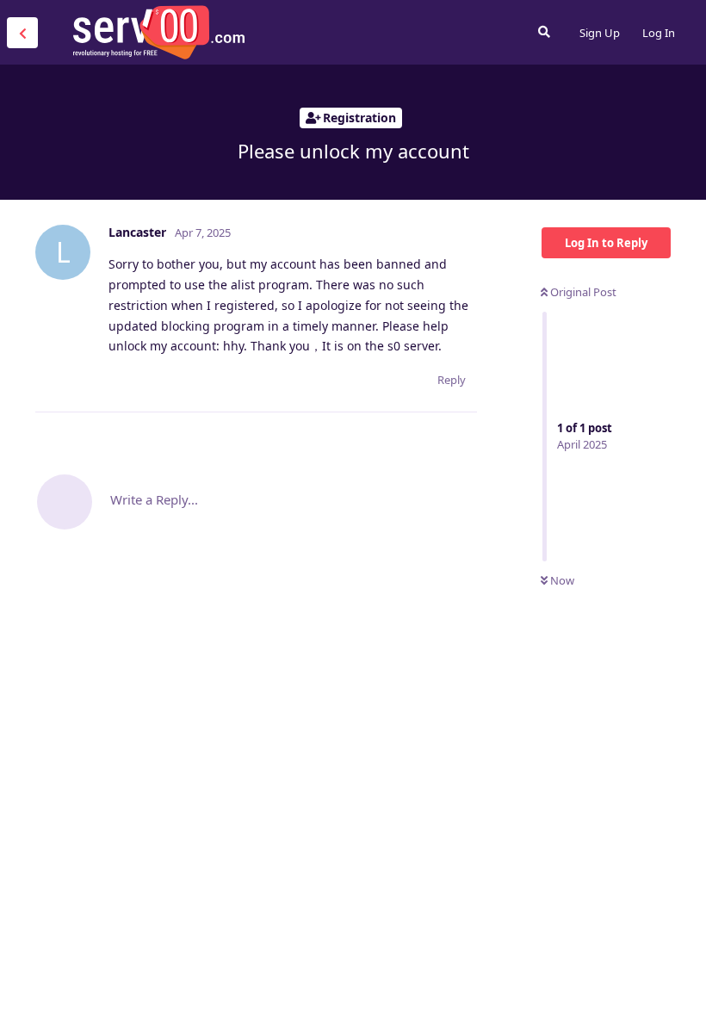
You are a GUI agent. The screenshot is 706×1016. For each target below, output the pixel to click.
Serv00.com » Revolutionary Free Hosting (158, 31)
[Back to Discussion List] (22, 32)
